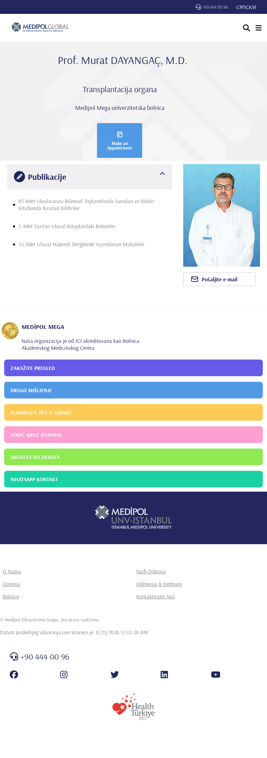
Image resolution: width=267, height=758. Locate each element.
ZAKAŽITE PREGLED (32, 368)
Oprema (11, 583)
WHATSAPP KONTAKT (34, 479)
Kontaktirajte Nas (155, 596)
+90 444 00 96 (215, 7)
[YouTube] (215, 674)
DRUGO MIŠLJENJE (31, 390)
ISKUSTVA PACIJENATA (35, 457)
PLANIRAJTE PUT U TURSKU (40, 412)
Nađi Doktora (151, 571)
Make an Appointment (119, 145)
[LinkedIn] (164, 674)
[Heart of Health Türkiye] (133, 706)
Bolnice (11, 596)
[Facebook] (14, 674)
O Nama (12, 571)
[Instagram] (63, 674)
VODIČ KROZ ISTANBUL (36, 435)
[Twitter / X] (115, 674)
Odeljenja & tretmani (159, 583)
